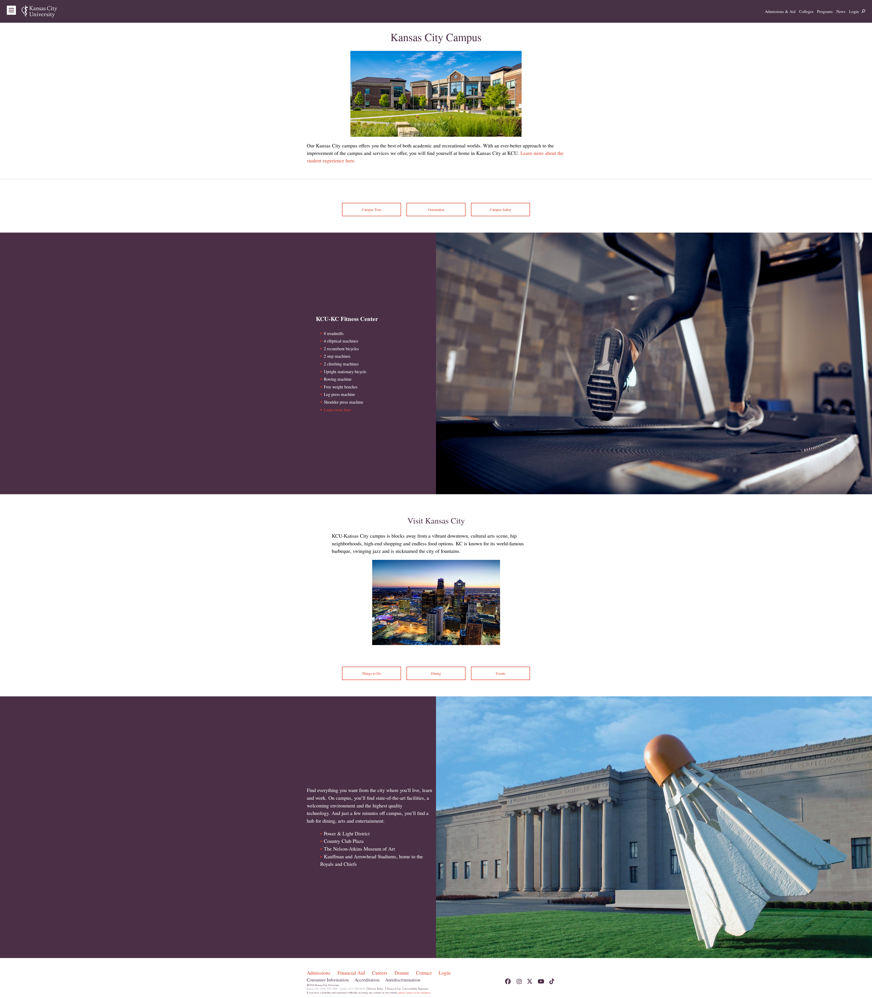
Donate (402, 972)
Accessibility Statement (416, 988)
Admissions (319, 972)
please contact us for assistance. (415, 992)
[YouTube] (540, 980)
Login (854, 11)
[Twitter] (530, 980)
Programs (825, 11)
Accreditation (366, 980)
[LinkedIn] (562, 980)
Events (500, 673)
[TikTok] (551, 980)
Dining (436, 673)
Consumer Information (328, 980)
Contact (424, 972)
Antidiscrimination (402, 980)
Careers (380, 972)
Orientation (436, 209)
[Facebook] (508, 980)
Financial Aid (351, 972)
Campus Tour (371, 209)
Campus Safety (500, 209)
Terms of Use (394, 988)
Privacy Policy (376, 988)
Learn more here (337, 409)
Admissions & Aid (780, 11)
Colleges (806, 11)
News (840, 11)
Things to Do (371, 673)
